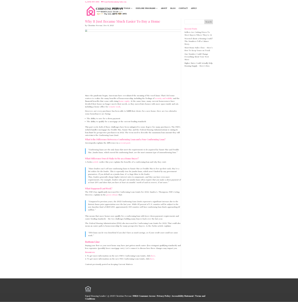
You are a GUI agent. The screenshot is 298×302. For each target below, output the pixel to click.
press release (112, 195)
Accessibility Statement (183, 296)
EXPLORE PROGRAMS (145, 8)
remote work (114, 107)
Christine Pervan (95, 25)
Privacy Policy (163, 296)
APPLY (194, 8)
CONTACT (183, 8)
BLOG (173, 8)
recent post (125, 143)
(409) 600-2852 (119, 14)
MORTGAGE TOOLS (121, 8)
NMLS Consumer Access (144, 296)
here (153, 256)
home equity (124, 101)
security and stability (164, 98)
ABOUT (164, 8)
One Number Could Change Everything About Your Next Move (197, 57)
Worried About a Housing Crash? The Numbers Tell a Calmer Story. (199, 41)
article (95, 162)
